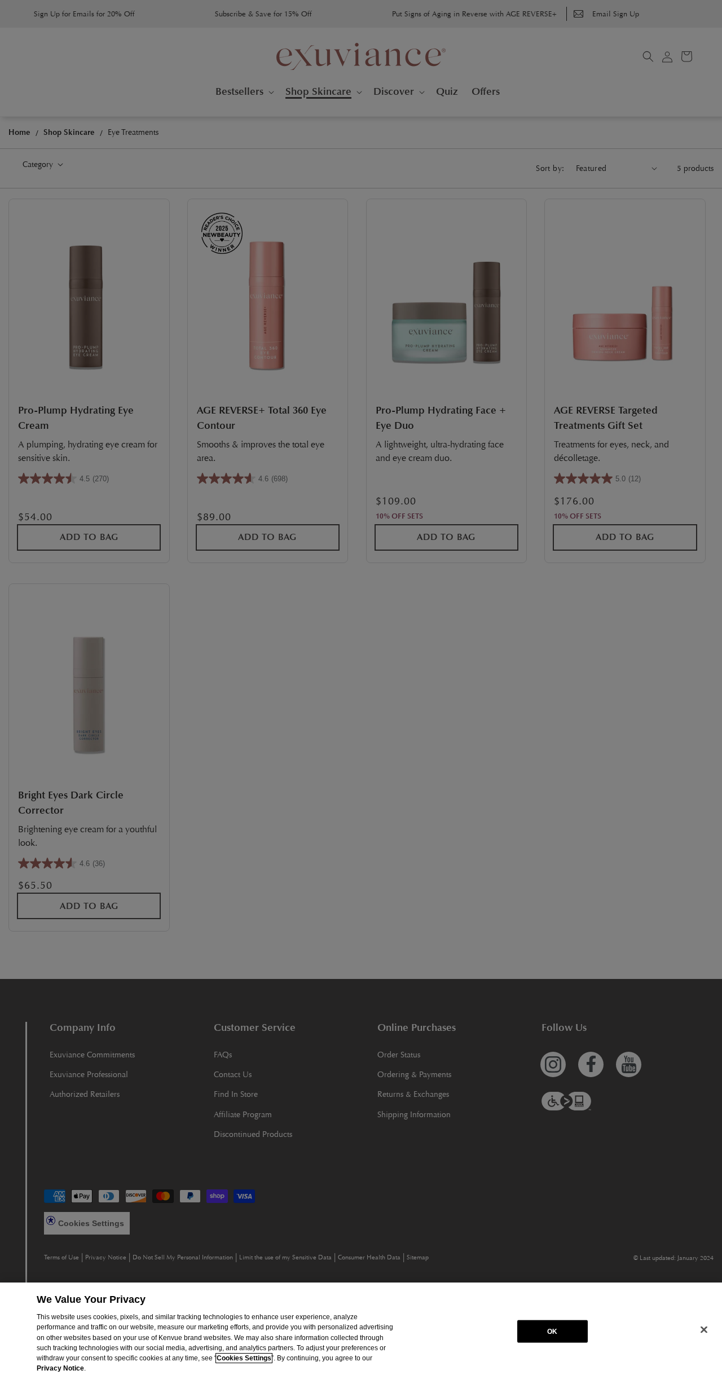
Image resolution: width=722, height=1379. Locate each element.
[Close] (704, 1329)
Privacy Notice (60, 1368)
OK (552, 1331)
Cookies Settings (244, 1358)
